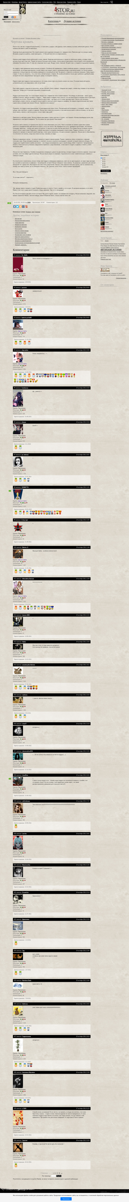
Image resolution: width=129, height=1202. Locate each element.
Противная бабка (107, 113)
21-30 (103, 163)
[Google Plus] (26, 206)
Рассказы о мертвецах (108, 121)
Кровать (28, 212)
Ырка (103, 108)
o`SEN (28, 202)
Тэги (102, 241)
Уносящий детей (106, 90)
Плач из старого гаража (22, 230)
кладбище (114, 253)
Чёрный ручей (106, 95)
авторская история (111, 249)
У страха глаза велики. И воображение (113, 40)
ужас (102, 257)
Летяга (107, 190)
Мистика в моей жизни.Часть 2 (23, 239)
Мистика (115, 245)
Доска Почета (23, 2)
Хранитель (105, 111)
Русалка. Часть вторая (108, 93)
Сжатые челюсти (106, 51)
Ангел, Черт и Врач (107, 104)
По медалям (104, 183)
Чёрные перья (106, 99)
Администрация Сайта (34, 2)
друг (104, 253)
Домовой (122, 243)
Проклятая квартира (21, 224)
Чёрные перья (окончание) (109, 102)
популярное (110, 255)
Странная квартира (20, 233)
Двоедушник (105, 110)
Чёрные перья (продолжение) (110, 101)
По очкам (112, 183)
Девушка (111, 243)
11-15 (103, 159)
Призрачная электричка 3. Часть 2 (111, 47)
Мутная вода (105, 124)
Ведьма (107, 243)
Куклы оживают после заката (110, 58)
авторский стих (104, 251)
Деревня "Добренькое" (108, 122)
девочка (118, 251)
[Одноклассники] (20, 206)
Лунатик (104, 63)
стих (117, 255)
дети (102, 253)
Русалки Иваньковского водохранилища (113, 38)
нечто (102, 255)
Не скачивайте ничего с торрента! (111, 65)
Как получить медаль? (107, 231)
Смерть (108, 247)
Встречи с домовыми (107, 42)
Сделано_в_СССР (110, 186)
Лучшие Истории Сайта (33, 38)
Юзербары (15, 2)
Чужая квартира (19, 222)
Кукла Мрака (108, 208)
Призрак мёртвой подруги (22, 220)
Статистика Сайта (47, 2)
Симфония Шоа (106, 117)
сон (114, 255)
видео (114, 251)
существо (123, 255)
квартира (110, 253)
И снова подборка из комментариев (112, 43)
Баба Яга (104, 97)
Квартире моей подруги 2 (22, 237)
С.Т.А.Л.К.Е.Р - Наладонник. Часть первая (113, 80)
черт (33, 212)
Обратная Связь (61, 2)
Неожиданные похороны (109, 49)
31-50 (103, 165)
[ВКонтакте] (14, 206)
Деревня (116, 243)
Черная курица (106, 106)
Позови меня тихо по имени (23, 235)
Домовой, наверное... (21, 245)
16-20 (103, 161)
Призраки (103, 247)
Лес (109, 245)
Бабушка (103, 243)
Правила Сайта (71, 2)
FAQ (54, 2)
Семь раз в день (106, 78)
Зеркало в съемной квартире (23, 241)
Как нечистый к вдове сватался (110, 115)
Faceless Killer (109, 217)
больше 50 (105, 167)
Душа (102, 245)
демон (122, 251)
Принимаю (66, 1199)
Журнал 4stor (7, 2)
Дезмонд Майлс (109, 199)
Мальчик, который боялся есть (110, 73)
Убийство (116, 247)
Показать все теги (106, 259)
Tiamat (107, 227)
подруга (106, 255)
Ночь (118, 245)
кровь (120, 253)
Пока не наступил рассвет (109, 53)
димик (107, 222)
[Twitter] (17, 206)
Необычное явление (21, 226)
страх (119, 255)
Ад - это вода (105, 119)
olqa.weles (108, 195)
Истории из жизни (18, 38)
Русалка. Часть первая (108, 91)
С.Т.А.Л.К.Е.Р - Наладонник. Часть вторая (113, 67)
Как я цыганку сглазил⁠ (108, 45)
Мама (111, 245)
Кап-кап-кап (18, 218)
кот (118, 253)
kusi (106, 213)
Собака (112, 247)
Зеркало (106, 245)
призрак (37, 212)
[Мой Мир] (23, 206)
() (22, 275)
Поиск (79, 2)
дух (106, 253)
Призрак (122, 245)
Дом (119, 243)
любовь (124, 253)
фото (104, 257)
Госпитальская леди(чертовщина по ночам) (27, 243)
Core (106, 204)
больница (110, 251)
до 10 (103, 158)
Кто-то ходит (18, 228)
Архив (106, 241)
